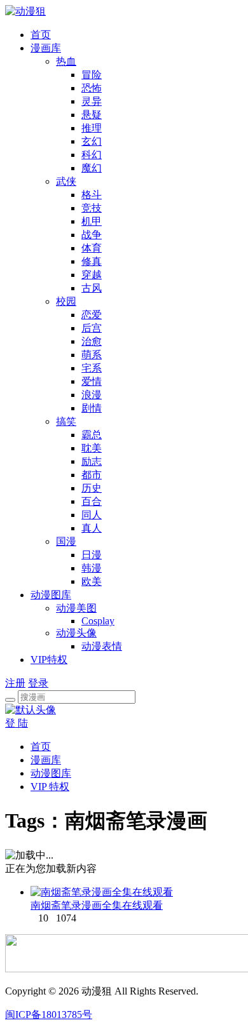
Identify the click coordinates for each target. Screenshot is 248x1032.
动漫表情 (101, 646)
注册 (15, 683)
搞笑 (66, 421)
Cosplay (97, 620)
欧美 (91, 581)
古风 (91, 288)
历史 (91, 488)
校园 (66, 301)
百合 (91, 501)
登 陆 (16, 723)
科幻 (91, 154)
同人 (91, 514)
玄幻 (91, 141)
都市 (91, 474)
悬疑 (91, 114)
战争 (91, 234)
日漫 (91, 554)
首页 (41, 34)
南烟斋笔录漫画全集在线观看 (97, 905)
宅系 (91, 368)
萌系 (91, 354)
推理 (91, 128)
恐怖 (91, 88)
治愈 (91, 341)
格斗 (91, 194)
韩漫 (91, 568)
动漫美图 (76, 608)
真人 (91, 528)
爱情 (91, 381)
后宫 (91, 328)
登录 (38, 683)
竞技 (91, 208)
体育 (91, 248)
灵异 (91, 101)
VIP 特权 (50, 786)
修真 (91, 261)
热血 (66, 61)
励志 (91, 461)
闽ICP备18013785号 (48, 1014)
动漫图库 (51, 594)
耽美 (91, 448)
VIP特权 (49, 659)
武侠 (66, 181)
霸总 (91, 434)
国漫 (66, 541)
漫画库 (46, 48)
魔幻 (91, 168)
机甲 (91, 221)
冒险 (91, 74)
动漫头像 (76, 632)
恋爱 (91, 314)
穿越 (91, 274)
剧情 (91, 408)
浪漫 (91, 394)
